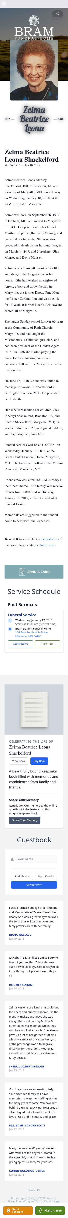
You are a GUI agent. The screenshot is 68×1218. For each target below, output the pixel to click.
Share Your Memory (24, 820)
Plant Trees (47, 643)
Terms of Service (44, 1201)
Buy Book (39, 761)
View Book (18, 761)
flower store (47, 545)
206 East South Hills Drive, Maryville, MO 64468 (31, 634)
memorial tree (50, 539)
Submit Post (34, 885)
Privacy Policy (23, 1201)
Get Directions (20, 643)
